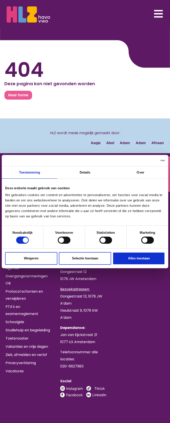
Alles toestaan (139, 258)
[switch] (64, 240)
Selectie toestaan (85, 258)
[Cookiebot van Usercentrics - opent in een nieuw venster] (145, 160)
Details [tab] (85, 172)
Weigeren (31, 258)
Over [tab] (140, 172)
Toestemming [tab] (29, 172)
